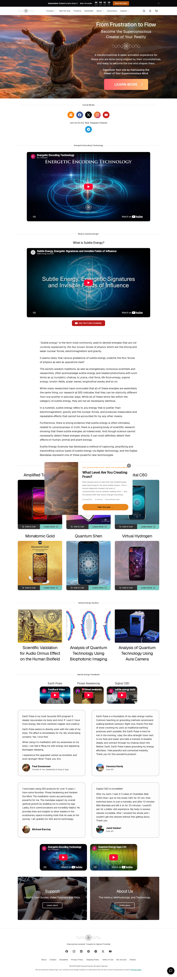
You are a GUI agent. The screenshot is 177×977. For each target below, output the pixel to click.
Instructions (112, 11)
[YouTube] (106, 115)
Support (123, 11)
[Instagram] (97, 115)
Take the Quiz (64, 11)
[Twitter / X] (103, 951)
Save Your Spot (121, 3)
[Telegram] (96, 951)
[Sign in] (150, 11)
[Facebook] (79, 115)
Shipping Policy (92, 960)
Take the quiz (105, 507)
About (99, 11)
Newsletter (88, 11)
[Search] (144, 11)
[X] (88, 115)
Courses (49, 11)
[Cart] (156, 11)
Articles (133, 960)
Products (77, 11)
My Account (121, 960)
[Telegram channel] (88, 129)
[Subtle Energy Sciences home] (26, 11)
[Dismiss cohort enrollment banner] (159, 3)
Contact (52, 960)
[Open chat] (170, 970)
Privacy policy (136, 970)
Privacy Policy (77, 960)
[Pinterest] (88, 951)
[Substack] (71, 115)
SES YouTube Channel (90, 323)
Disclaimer (63, 960)
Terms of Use (107, 960)
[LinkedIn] (81, 951)
